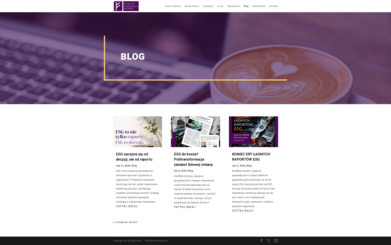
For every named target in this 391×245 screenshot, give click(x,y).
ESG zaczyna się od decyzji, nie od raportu (134, 157)
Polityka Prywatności (156, 240)
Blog (246, 6)
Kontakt (273, 6)
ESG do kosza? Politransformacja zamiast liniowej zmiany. (194, 159)
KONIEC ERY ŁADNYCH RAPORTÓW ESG (251, 157)
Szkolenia (208, 6)
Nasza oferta (192, 6)
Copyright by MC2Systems (127, 240)
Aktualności (233, 6)
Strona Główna (173, 6)
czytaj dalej (127, 206)
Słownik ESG (258, 6)
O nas (220, 6)
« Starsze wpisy (125, 222)
